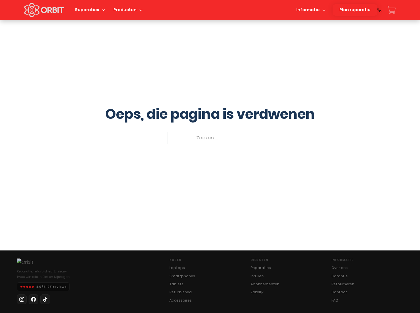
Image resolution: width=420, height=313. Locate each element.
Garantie (339, 276)
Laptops (177, 267)
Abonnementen (265, 284)
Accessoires (180, 300)
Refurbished (180, 292)
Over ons (339, 267)
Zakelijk (257, 292)
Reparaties (87, 10)
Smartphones (182, 276)
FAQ (334, 300)
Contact (339, 292)
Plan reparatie (355, 10)
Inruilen (257, 276)
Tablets (176, 284)
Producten (125, 10)
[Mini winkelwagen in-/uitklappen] (391, 10)
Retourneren (342, 284)
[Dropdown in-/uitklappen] (103, 10)
